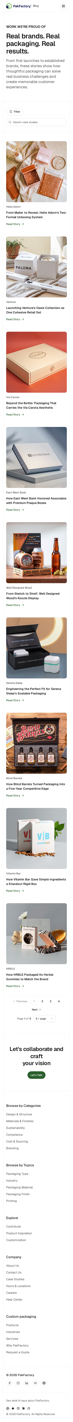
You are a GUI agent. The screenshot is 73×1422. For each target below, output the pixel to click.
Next (35, 1009)
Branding (12, 1148)
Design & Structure (19, 1114)
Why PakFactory (17, 1345)
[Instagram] (18, 1383)
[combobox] (44, 1018)
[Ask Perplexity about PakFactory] (18, 1408)
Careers (11, 1293)
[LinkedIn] (26, 1383)
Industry (12, 1181)
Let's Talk (36, 1075)
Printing (11, 1201)
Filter (17, 111)
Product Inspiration (19, 1233)
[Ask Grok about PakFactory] (28, 1408)
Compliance (14, 1135)
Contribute (13, 1226)
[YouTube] (35, 1383)
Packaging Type (17, 1174)
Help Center (14, 1300)
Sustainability (15, 1128)
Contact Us (13, 1272)
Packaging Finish (18, 1194)
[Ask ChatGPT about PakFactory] (7, 1408)
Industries (13, 1332)
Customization (16, 1240)
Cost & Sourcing (17, 1141)
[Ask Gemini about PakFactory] (12, 1408)
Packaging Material (19, 1187)
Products (12, 1325)
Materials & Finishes (20, 1121)
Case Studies (15, 1279)
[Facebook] (9, 1383)
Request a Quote (17, 1352)
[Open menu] (63, 6)
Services (12, 1339)
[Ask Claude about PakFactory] (23, 1408)
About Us (12, 1266)
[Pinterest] (44, 1383)
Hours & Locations (18, 1286)
